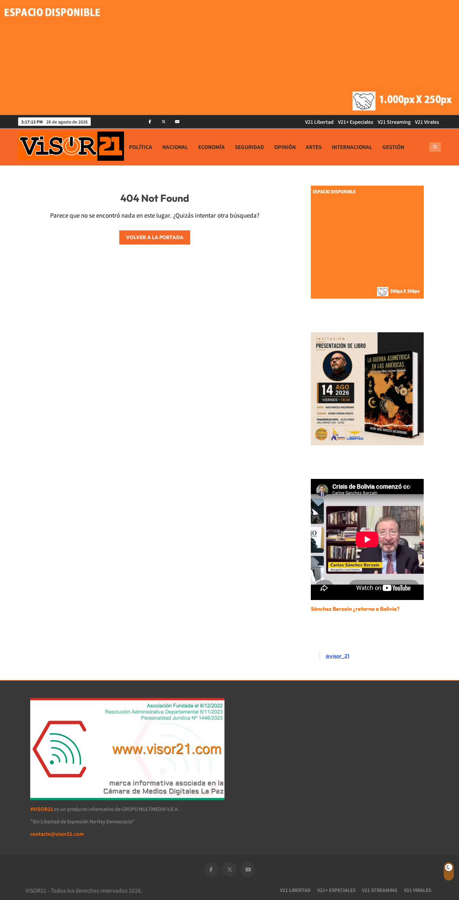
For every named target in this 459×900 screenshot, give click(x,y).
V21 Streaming (394, 121)
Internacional (352, 146)
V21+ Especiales (355, 121)
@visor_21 (337, 655)
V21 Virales (427, 121)
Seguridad (249, 146)
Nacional (175, 146)
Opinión (285, 146)
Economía (211, 146)
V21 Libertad (319, 121)
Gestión (393, 146)
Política (140, 146)
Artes (314, 146)
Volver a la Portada (154, 237)
